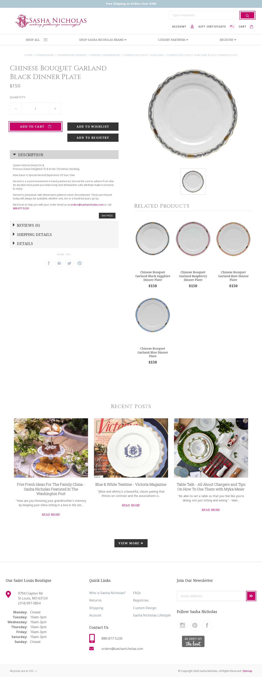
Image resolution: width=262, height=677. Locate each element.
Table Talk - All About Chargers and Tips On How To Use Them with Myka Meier (211, 487)
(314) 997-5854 (29, 603)
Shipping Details (34, 234)
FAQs (137, 593)
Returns (95, 600)
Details (24, 243)
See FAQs (107, 215)
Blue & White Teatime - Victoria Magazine (130, 484)
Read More (51, 514)
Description (30, 154)
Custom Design (144, 608)
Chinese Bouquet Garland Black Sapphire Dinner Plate (152, 276)
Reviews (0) (28, 225)
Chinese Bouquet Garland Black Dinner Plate (202, 55)
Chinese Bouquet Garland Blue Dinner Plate (153, 352)
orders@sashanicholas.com (87, 204)
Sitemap (247, 671)
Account (95, 615)
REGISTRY (227, 40)
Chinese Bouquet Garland (143, 55)
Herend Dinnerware (105, 55)
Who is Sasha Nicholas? (107, 593)
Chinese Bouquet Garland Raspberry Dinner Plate (193, 276)
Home (29, 55)
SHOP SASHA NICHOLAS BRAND (102, 40)
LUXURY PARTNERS (172, 40)
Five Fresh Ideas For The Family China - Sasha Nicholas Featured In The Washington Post (51, 489)
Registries (141, 600)
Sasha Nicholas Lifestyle (152, 615)
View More (130, 543)
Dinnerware (45, 55)
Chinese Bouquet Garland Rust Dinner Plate (233, 276)
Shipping (96, 608)
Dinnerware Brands (72, 55)
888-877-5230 (21, 208)
